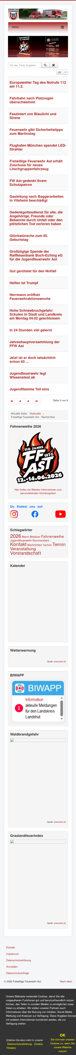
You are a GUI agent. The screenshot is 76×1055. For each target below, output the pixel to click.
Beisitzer (35, 537)
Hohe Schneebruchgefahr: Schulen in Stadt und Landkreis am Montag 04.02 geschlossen (36, 314)
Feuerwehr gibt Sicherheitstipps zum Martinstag (36, 131)
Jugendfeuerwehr (21, 540)
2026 (15, 535)
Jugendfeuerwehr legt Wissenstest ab (28, 375)
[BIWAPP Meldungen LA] (38, 701)
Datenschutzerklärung (18, 960)
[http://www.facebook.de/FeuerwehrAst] (35, 514)
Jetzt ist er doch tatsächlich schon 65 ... (33, 359)
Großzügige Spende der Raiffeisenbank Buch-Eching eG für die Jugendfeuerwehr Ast (36, 255)
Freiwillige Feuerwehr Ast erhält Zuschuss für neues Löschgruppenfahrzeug (36, 164)
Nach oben (66, 981)
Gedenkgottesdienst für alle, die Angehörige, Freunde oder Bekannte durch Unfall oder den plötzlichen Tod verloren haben (36, 218)
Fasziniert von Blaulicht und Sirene (33, 115)
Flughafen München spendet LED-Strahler (38, 147)
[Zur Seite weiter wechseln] (29, 401)
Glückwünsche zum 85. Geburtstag (29, 237)
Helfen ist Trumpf (24, 282)
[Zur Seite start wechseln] (12, 401)
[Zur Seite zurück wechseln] (20, 401)
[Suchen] (45, 65)
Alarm (25, 537)
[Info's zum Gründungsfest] (38, 457)
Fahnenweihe (52, 536)
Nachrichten (34, 545)
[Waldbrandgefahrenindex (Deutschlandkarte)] (38, 778)
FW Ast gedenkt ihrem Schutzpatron (28, 182)
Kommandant (41, 540)
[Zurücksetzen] (53, 65)
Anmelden (12, 966)
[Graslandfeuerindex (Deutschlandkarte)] (38, 879)
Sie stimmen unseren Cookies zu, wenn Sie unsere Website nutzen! (62, 1043)
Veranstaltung (23, 548)
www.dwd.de (60, 661)
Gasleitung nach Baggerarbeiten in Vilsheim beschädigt (37, 198)
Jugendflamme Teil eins (29, 389)
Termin (58, 544)
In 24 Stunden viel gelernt (31, 330)
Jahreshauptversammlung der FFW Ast (35, 343)
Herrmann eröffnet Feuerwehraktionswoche (30, 296)
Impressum (12, 954)
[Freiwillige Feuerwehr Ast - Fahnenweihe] (38, 46)
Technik (47, 545)
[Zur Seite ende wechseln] (37, 401)
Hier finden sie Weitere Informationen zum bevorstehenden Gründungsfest (38, 491)
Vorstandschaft (25, 552)
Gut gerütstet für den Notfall (33, 270)
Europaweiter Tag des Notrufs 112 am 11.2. (38, 84)
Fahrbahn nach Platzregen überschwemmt (31, 100)
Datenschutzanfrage (17, 973)
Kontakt (18, 544)
